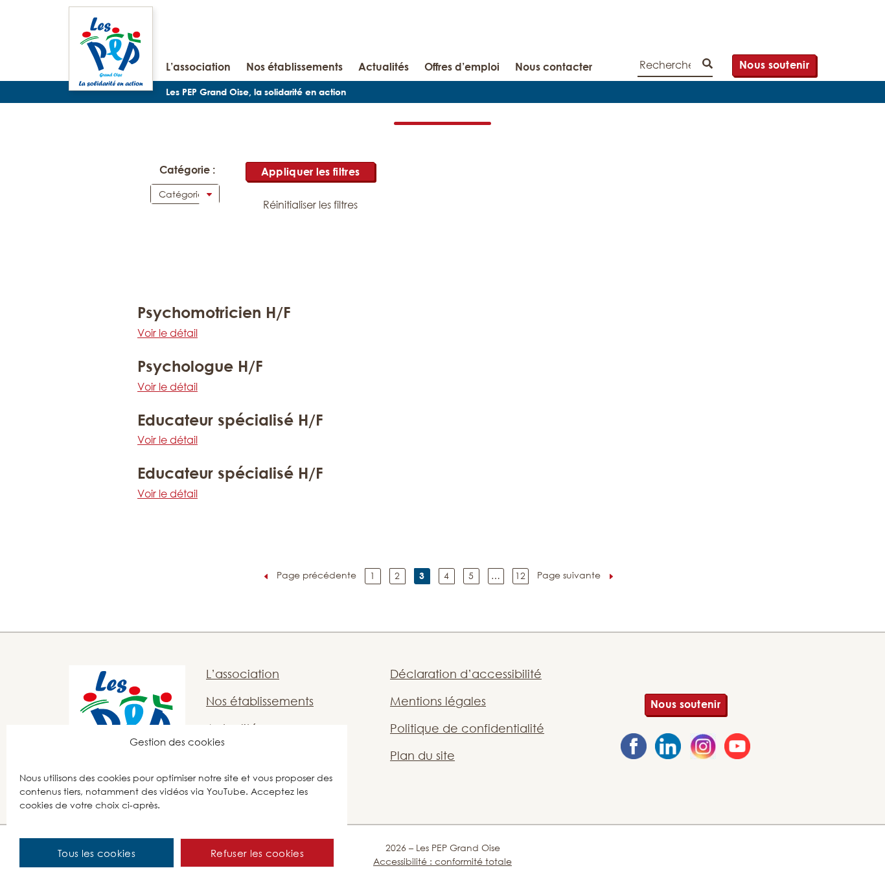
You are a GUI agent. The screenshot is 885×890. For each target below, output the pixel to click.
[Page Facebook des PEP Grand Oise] (634, 748)
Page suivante (569, 574)
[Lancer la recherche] (707, 64)
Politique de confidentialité (467, 728)
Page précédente (316, 574)
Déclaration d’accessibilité (466, 674)
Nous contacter (553, 66)
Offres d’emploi (462, 66)
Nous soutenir (774, 64)
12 (520, 575)
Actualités (383, 66)
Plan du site (422, 755)
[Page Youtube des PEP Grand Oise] (737, 748)
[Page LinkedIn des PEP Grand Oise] (668, 748)
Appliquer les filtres (310, 171)
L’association (198, 66)
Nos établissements (294, 66)
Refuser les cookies (257, 853)
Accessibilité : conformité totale (442, 861)
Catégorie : (186, 169)
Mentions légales (438, 701)
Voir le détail (167, 332)
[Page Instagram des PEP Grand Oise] (703, 748)
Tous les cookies (96, 853)
